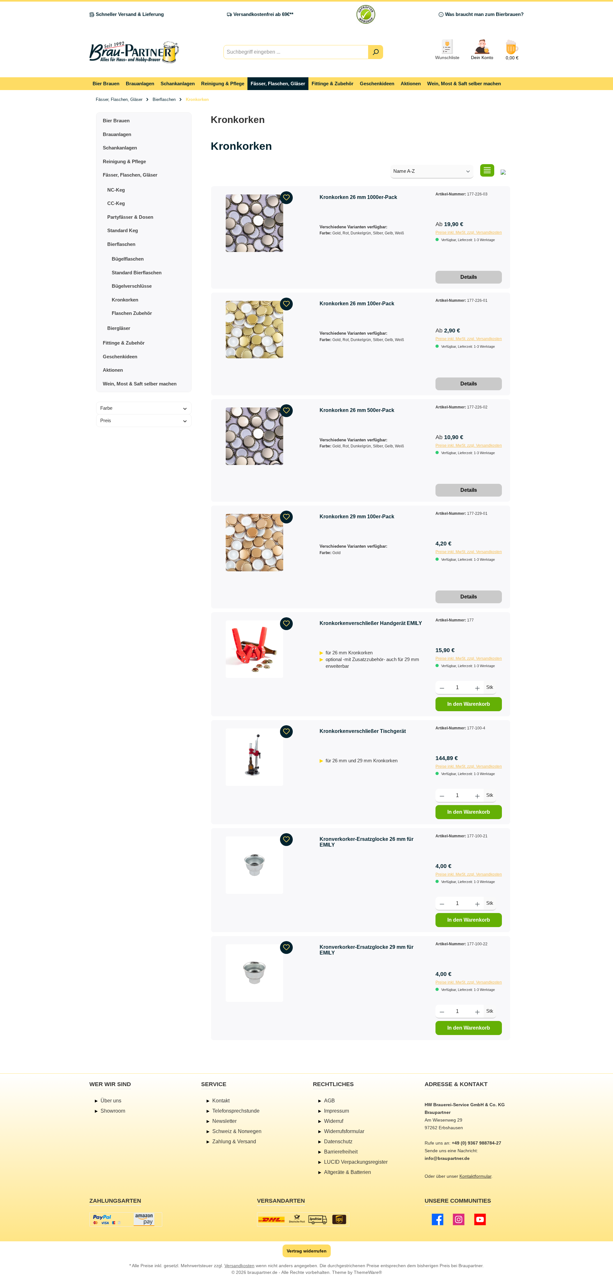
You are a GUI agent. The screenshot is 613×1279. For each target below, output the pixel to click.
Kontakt (221, 1100)
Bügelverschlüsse (132, 286)
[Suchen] (375, 52)
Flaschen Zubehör (132, 313)
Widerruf (333, 1121)
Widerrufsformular (344, 1131)
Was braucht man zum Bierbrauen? (484, 14)
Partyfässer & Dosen (130, 217)
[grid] (503, 170)
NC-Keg (116, 190)
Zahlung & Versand (234, 1141)
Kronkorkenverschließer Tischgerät (363, 731)
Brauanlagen (117, 134)
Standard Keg (122, 230)
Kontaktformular (475, 1176)
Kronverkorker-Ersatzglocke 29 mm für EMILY (366, 949)
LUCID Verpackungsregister (356, 1162)
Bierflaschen (121, 244)
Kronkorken (125, 299)
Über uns (111, 1100)
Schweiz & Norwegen (236, 1131)
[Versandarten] (303, 1219)
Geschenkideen (120, 356)
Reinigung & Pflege (124, 161)
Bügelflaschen (128, 259)
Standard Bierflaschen (137, 272)
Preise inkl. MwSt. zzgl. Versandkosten (468, 232)
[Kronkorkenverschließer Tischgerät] (254, 757)
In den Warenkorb (468, 704)
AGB (329, 1100)
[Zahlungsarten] (125, 1219)
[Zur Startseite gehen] (134, 52)
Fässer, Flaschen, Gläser (130, 175)
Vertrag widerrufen (307, 1250)
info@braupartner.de (447, 1158)
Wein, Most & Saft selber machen (140, 383)
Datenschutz (338, 1141)
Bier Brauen (116, 120)
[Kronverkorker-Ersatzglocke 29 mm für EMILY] (254, 973)
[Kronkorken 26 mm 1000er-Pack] (254, 223)
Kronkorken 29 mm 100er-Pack (357, 516)
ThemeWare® (368, 1272)
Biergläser (118, 328)
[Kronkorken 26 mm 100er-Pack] (254, 330)
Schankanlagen (120, 147)
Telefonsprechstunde (236, 1111)
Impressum (336, 1111)
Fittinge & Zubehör (124, 343)
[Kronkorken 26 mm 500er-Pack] (254, 436)
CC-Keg (116, 203)
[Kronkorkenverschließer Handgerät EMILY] (254, 649)
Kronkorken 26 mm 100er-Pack (357, 303)
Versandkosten (239, 1265)
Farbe (106, 408)
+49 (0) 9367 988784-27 (476, 1143)
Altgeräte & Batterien (347, 1172)
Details (468, 277)
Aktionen (113, 370)
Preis (105, 420)
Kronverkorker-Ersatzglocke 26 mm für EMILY (366, 842)
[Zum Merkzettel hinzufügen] (286, 197)
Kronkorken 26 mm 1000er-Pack (358, 197)
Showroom (113, 1111)
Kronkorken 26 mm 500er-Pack (357, 410)
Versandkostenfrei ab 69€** (263, 14)
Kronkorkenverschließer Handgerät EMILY (371, 623)
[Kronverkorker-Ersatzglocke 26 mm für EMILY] (254, 865)
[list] (487, 170)
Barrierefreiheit (341, 1151)
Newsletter (224, 1121)
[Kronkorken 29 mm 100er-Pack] (254, 543)
